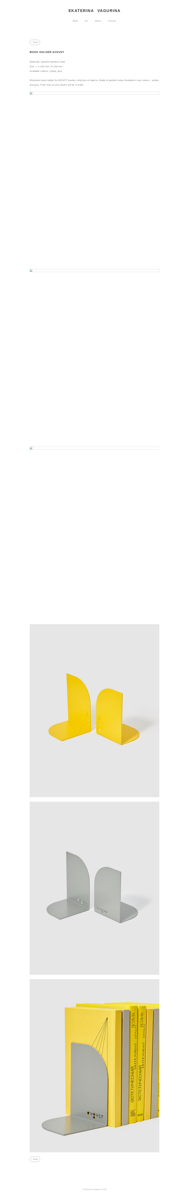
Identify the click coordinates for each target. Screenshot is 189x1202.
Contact (112, 21)
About (98, 21)
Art (86, 21)
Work (75, 21)
